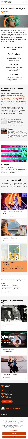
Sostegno (15, 285)
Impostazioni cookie (14, 430)
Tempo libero (17, 288)
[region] (14, 428)
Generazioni (5, 292)
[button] (2, 2)
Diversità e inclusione (7, 288)
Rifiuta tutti (14, 433)
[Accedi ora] (25, 2)
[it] (9, 2)
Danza (11, 292)
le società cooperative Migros (19, 98)
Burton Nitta (12, 280)
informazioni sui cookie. (10, 427)
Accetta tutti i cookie (14, 437)
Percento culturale (6, 285)
